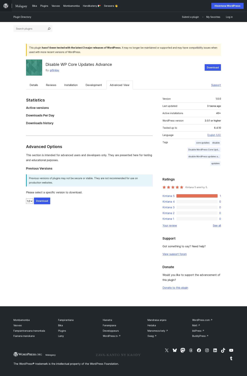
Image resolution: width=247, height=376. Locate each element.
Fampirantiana (66, 320)
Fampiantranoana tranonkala (29, 330)
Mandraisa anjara (157, 320)
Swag (152, 336)
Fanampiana (109, 325)
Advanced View (119, 85)
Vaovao (17, 325)
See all (217, 225)
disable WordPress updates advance (204, 156)
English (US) (214, 135)
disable (216, 142)
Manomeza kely (158, 330)
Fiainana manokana (24, 336)
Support (216, 85)
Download (213, 67)
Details (34, 85)
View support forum (174, 254)
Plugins (62, 330)
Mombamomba (21, 320)
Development (94, 85)
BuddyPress (200, 336)
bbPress (198, 330)
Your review (169, 225)
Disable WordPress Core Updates (204, 149)
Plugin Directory (22, 16)
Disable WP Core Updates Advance (79, 64)
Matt (196, 325)
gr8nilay (54, 70)
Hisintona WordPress (227, 5)
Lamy (61, 336)
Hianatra (107, 320)
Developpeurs (111, 330)
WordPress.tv (112, 336)
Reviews (51, 85)
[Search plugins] (49, 28)
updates (215, 163)
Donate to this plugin (175, 287)
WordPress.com (202, 320)
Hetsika (152, 325)
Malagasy (51, 354)
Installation (71, 85)
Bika (60, 325)
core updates (203, 142)
